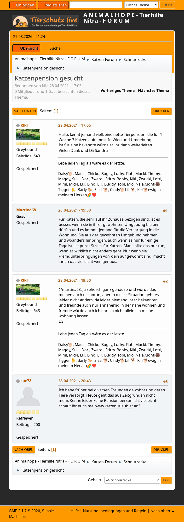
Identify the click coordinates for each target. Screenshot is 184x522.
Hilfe (75, 510)
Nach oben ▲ (162, 510)
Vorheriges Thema (118, 90)
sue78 (26, 380)
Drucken (161, 111)
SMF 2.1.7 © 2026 (24, 511)
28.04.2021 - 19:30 (74, 210)
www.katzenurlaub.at (114, 406)
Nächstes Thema (153, 90)
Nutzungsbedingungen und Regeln (114, 510)
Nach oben (24, 449)
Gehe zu (95, 479)
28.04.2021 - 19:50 (74, 280)
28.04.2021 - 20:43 (74, 381)
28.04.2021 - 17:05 (74, 125)
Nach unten (25, 111)
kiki (24, 125)
